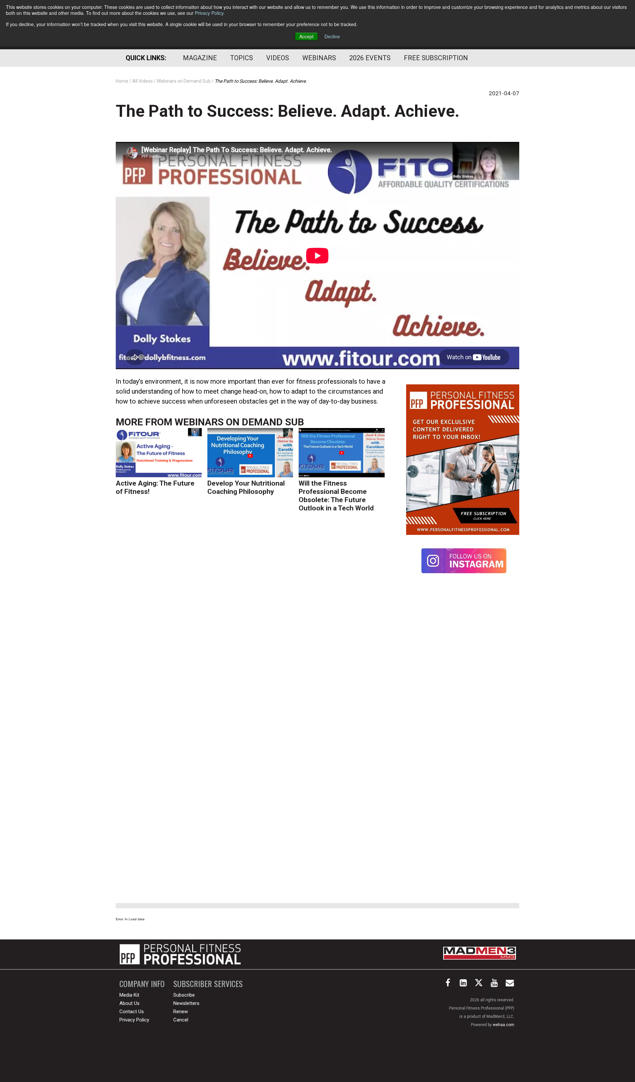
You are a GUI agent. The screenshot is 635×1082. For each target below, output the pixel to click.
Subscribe (184, 995)
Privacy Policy (209, 13)
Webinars (319, 58)
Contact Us (131, 1012)
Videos (277, 58)
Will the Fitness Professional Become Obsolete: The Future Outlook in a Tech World (336, 495)
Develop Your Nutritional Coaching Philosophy (246, 487)
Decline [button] (332, 36)
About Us (129, 1003)
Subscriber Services (208, 983)
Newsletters (186, 1003)
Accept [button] (306, 36)
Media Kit (129, 995)
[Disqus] (253, 620)
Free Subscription (436, 58)
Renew (180, 1012)
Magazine (200, 58)
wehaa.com (503, 1024)
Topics (241, 58)
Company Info (142, 983)
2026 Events (370, 58)
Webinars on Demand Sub (239, 422)
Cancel (180, 1020)
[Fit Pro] (180, 954)
